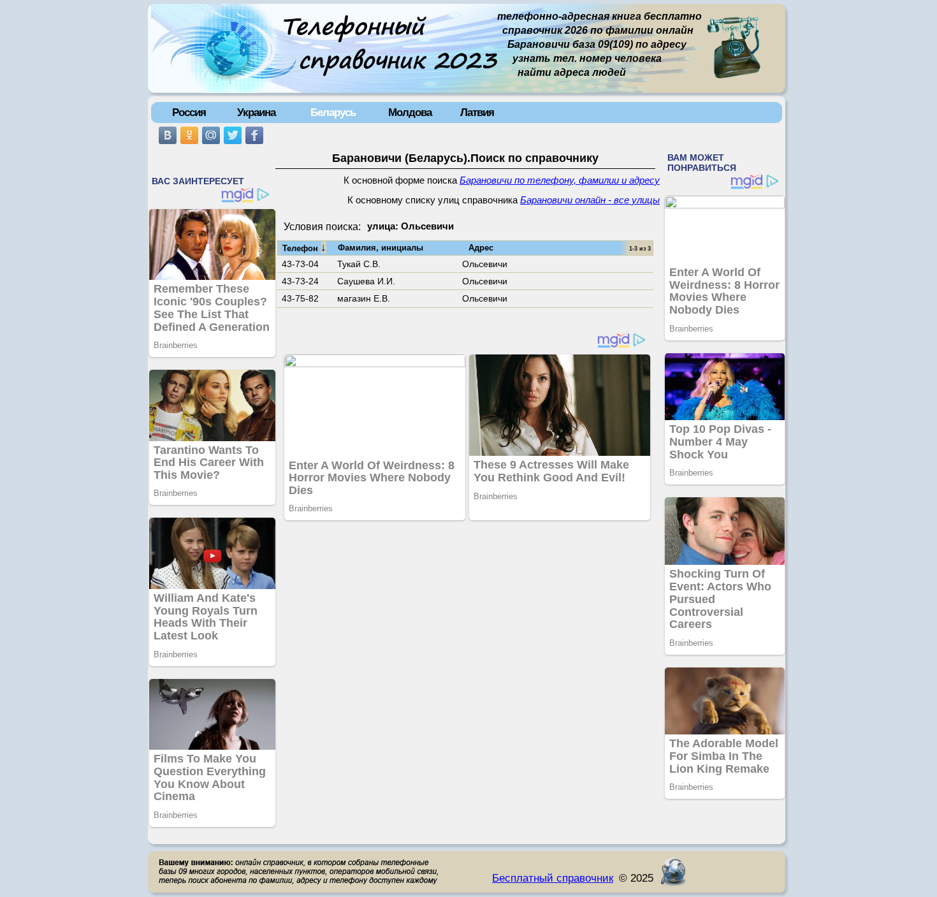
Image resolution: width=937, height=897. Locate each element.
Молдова (410, 112)
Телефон (304, 247)
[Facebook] (254, 135)
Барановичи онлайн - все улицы (590, 200)
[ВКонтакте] (168, 135)
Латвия (477, 112)
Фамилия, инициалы (380, 247)
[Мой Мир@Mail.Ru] (211, 135)
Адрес (480, 247)
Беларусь (333, 112)
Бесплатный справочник (552, 877)
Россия (189, 112)
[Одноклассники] (189, 135)
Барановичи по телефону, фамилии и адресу (560, 180)
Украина (256, 112)
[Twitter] (233, 135)
